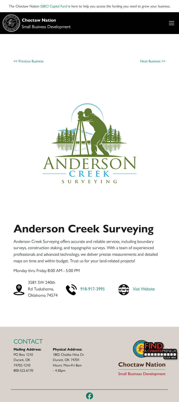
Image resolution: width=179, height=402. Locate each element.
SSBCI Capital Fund (53, 6)
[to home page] (141, 357)
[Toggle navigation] (171, 23)
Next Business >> (152, 60)
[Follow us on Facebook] (89, 396)
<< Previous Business (28, 60)
